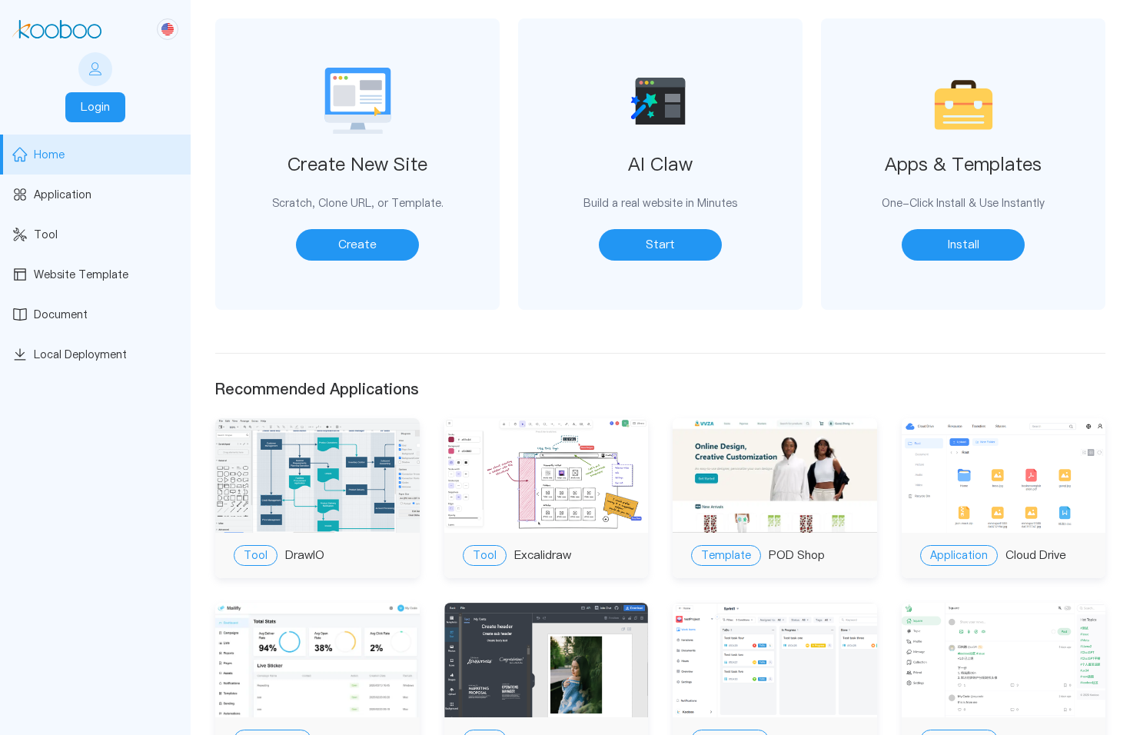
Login (95, 106)
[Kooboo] (56, 29)
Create (357, 244)
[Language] (167, 29)
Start (660, 244)
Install (963, 244)
